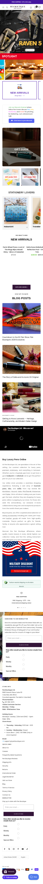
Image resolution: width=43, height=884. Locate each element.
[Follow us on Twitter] (9, 849)
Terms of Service (8, 788)
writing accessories (9, 515)
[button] (31, 7)
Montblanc (6, 491)
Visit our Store (7, 780)
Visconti (14, 491)
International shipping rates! (21, 603)
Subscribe (24, 645)
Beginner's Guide (8, 415)
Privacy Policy (7, 791)
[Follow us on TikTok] (27, 849)
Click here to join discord (23, 120)
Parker (8, 494)
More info (21, 586)
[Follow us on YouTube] (22, 849)
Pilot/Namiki (27, 491)
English (23, 857)
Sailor (20, 491)
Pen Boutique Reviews (10, 759)
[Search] (7, 7)
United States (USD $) (10, 857)
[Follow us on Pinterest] (18, 849)
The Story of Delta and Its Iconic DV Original (20, 377)
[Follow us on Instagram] (13, 849)
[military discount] (21, 558)
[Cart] (35, 7)
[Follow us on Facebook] (4, 849)
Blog (3, 784)
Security (5, 766)
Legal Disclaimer (8, 777)
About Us (5, 748)
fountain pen (21, 473)
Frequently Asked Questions (12, 755)
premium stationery (10, 470)
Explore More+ (22, 287)
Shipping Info (6, 762)
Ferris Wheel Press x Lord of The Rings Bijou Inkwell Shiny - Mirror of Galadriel (13, 249)
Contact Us (6, 795)
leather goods (12, 518)
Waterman (36, 491)
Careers (5, 751)
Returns (5, 769)
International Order (9, 773)
